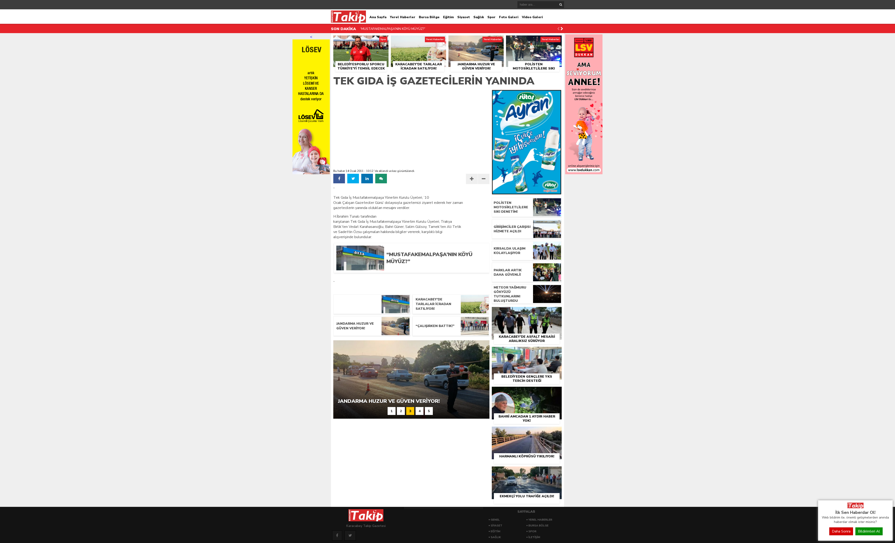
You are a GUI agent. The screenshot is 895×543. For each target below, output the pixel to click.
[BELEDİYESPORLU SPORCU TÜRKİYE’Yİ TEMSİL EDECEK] (361, 40)
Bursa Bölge (429, 17)
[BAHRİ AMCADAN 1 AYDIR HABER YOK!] (527, 392)
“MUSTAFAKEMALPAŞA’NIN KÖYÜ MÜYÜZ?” (392, 29)
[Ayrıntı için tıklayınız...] (583, 173)
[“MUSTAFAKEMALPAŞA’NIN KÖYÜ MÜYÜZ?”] (434, 268)
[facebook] (339, 178)
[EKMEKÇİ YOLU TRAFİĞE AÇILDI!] (527, 471)
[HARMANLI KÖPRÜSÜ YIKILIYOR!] (527, 432)
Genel (495, 520)
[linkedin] (367, 178)
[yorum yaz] (381, 178)
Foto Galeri (508, 17)
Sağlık (478, 17)
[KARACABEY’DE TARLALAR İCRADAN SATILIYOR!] (418, 40)
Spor (491, 17)
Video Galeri (532, 17)
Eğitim (448, 17)
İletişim (534, 537)
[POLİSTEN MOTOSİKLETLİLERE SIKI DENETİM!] (534, 40)
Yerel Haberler (402, 17)
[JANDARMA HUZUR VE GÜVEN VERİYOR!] (476, 40)
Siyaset (463, 17)
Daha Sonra (841, 531)
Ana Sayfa (377, 17)
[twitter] (353, 178)
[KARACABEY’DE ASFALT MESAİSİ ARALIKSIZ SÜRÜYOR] (527, 312)
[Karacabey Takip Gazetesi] (855, 507)
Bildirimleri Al (869, 531)
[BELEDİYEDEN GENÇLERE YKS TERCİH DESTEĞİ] (527, 352)
